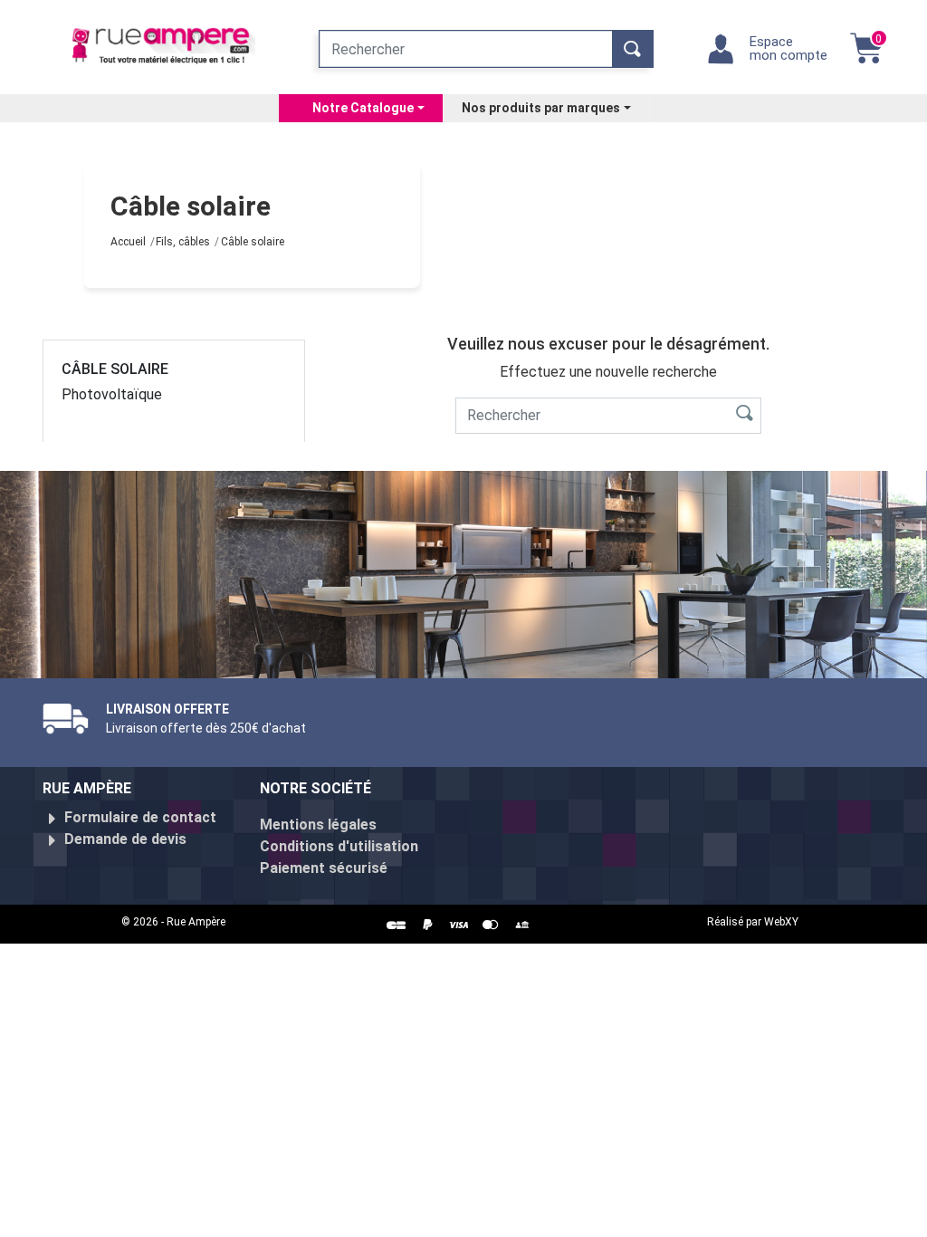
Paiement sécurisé (323, 868)
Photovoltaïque (112, 394)
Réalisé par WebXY (752, 922)
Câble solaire (115, 369)
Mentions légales (318, 824)
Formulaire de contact (140, 817)
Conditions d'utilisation (339, 846)
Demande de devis (125, 839)
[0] (866, 57)
